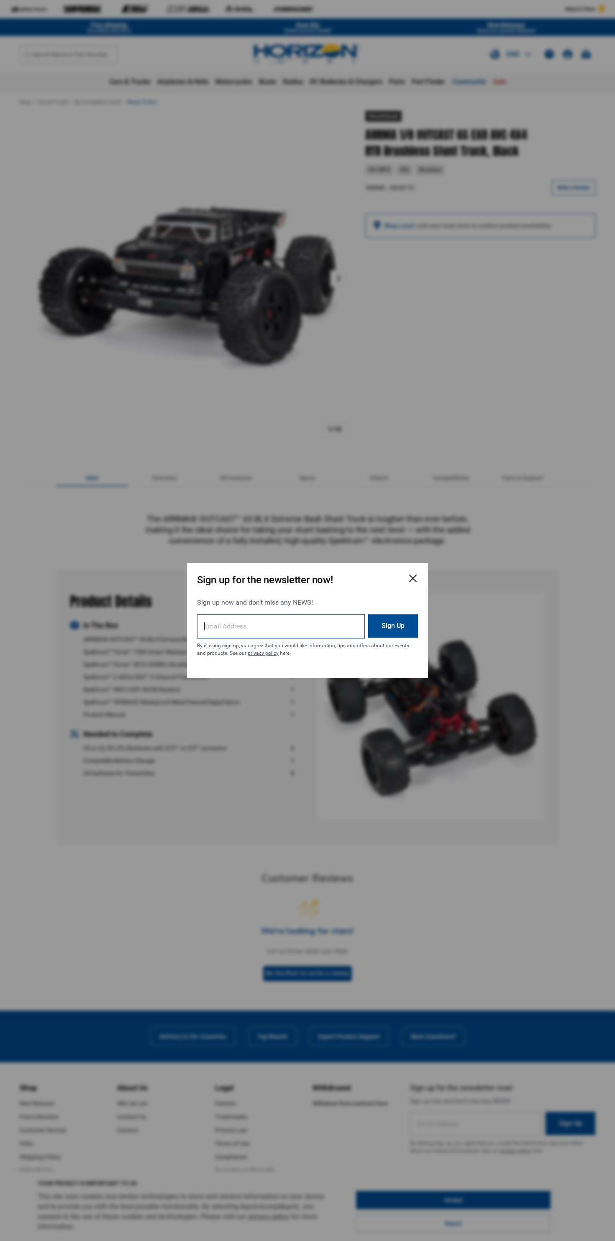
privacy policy (263, 653)
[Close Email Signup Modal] (413, 578)
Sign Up (393, 626)
